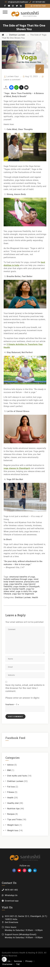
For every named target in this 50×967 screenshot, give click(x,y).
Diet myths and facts (17, 776)
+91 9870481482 (38, 2)
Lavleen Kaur (12, 76)
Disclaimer (7, 964)
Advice (10, 765)
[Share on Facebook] (11, 87)
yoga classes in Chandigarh (26, 586)
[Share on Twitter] (21, 87)
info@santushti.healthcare (18, 2)
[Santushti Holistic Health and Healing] (25, 14)
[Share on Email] (26, 87)
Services (18, 961)
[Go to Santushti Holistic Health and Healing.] (3, 35)
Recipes (11, 814)
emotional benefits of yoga (22, 577)
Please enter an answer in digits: (22, 698)
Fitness (10, 792)
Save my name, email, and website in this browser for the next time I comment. (25, 688)
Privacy (29, 961)
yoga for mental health (14, 589)
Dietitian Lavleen (23, 597)
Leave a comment (12, 79)
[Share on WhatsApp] (16, 87)
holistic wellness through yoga (18, 579)
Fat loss (11, 787)
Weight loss (12, 830)
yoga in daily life (24, 591)
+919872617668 (39, 6)
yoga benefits (15, 584)
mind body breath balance (21, 580)
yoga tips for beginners (23, 594)
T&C (18, 964)
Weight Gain (13, 825)
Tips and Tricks (14, 819)
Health (35, 597)
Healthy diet (13, 803)
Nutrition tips (13, 808)
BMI (9, 770)
